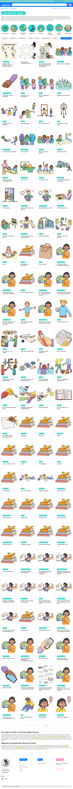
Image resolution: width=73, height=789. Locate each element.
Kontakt (20, 768)
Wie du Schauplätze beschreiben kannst (43, 380)
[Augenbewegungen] (45, 478)
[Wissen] (64, 422)
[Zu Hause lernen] (9, 195)
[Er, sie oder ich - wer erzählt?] (9, 338)
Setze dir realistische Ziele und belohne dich (27, 236)
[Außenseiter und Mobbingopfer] (27, 82)
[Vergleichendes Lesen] (64, 531)
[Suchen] (65, 4)
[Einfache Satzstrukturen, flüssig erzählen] (9, 366)
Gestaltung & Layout (42, 628)
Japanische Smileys (7, 687)
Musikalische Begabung (62, 717)
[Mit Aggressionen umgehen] (9, 138)
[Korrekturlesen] (27, 617)
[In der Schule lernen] (45, 167)
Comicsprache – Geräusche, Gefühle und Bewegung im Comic (45, 689)
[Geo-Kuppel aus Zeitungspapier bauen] (27, 51)
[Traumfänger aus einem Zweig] (64, 110)
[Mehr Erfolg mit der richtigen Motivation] (9, 167)
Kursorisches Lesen (61, 490)
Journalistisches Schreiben (43, 569)
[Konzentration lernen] (64, 138)
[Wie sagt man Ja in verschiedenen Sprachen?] (9, 704)
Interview (40, 598)
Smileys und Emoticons (8, 658)
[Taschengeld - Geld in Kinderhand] (9, 82)
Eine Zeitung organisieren (25, 569)
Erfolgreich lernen (60, 61)
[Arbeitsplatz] (27, 422)
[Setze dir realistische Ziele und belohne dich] (27, 223)
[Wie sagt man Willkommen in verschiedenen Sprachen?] (64, 617)
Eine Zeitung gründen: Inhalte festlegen (26, 572)
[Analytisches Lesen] (9, 504)
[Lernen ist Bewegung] (45, 223)
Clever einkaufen (43, 264)
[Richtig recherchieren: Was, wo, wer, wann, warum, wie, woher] (64, 588)
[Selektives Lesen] (45, 504)
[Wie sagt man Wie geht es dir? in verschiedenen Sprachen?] (9, 309)
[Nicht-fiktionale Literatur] (45, 531)
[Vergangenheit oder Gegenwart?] (45, 338)
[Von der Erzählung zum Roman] (64, 394)
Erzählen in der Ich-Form (63, 321)
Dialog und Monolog (43, 407)
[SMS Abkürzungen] (45, 645)
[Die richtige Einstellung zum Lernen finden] (64, 167)
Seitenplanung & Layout (44, 630)
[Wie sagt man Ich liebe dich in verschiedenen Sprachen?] (27, 675)
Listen (4, 264)
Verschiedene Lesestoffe (7, 542)
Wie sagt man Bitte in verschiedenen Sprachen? (63, 265)
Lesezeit (23, 463)
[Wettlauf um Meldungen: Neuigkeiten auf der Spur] (9, 588)
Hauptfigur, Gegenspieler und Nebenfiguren (27, 408)
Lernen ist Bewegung (44, 236)
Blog (20, 763)
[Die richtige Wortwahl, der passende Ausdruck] (27, 366)
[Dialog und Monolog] (45, 394)
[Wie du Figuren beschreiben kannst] (9, 394)
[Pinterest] (6, 779)
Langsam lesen (24, 517)
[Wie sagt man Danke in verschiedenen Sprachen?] (9, 279)
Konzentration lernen (62, 151)
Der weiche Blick (7, 490)
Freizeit (40, 262)
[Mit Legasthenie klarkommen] (27, 251)
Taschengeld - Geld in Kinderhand (8, 96)
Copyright (21, 770)
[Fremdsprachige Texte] (9, 558)
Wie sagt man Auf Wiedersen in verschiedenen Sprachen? (63, 689)
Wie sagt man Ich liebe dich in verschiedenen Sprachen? (27, 688)
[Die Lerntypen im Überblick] (64, 51)
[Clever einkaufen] (45, 251)
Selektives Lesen (43, 517)
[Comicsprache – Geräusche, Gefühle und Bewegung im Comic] (45, 675)
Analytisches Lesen (7, 517)
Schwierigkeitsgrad (45, 38)
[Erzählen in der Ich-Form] (64, 309)
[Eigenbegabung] (45, 704)
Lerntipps (4, 262)
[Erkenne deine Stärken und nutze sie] (27, 195)
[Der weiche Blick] (9, 478)
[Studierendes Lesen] (64, 504)
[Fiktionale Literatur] (9, 531)
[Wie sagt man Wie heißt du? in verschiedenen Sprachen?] (64, 279)
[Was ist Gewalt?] (27, 138)
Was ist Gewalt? (24, 151)
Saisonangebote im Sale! (60, 1)
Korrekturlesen (24, 630)
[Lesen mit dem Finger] (27, 478)
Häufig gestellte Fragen (42, 763)
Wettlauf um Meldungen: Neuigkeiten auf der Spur (8, 601)
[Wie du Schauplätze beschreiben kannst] (45, 366)
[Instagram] (2, 779)
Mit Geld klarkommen (6, 93)
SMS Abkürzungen (43, 658)
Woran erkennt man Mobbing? (7, 124)
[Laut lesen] (64, 451)
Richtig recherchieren (61, 598)
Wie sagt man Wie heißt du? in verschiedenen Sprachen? (63, 293)
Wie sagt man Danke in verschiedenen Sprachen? (9, 293)
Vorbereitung (12, 38)
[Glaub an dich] (27, 167)
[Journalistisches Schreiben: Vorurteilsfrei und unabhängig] (45, 558)
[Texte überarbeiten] (64, 338)
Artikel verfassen (24, 598)
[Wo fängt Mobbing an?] (45, 110)
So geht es (41, 377)
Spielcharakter (22, 38)
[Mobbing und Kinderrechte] (64, 82)
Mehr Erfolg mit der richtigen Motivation (7, 180)
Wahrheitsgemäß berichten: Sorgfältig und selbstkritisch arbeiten (63, 572)
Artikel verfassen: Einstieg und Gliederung (27, 601)
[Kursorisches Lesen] (64, 478)
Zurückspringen (42, 463)
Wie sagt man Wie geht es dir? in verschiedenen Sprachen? (9, 323)
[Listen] (9, 251)
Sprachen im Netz (6, 656)
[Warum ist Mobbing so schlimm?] (45, 82)
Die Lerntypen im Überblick (63, 63)
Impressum (21, 765)
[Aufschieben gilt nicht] (64, 195)
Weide (58, 121)
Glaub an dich (24, 179)
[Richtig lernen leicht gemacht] (45, 138)
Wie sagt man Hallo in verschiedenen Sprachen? (63, 659)
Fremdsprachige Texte (8, 571)
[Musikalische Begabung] (64, 704)
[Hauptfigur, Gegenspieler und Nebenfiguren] (27, 394)
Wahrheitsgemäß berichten (62, 569)
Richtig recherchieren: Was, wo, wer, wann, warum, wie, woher (63, 602)
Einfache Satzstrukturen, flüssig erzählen (8, 380)
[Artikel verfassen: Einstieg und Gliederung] (27, 588)
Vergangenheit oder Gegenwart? (43, 352)
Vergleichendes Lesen (62, 544)
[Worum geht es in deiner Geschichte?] (27, 309)
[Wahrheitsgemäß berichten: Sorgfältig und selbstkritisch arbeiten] (64, 558)
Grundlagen (41, 149)
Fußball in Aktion (6, 61)
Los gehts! (23, 290)
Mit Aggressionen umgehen (9, 151)
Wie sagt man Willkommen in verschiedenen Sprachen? (63, 631)
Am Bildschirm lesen (25, 544)
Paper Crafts (41, 61)
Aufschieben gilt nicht (62, 208)
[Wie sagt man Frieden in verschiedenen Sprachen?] (45, 309)
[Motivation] (45, 422)
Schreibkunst (59, 349)
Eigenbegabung (42, 717)
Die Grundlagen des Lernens (45, 208)
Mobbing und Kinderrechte (63, 95)
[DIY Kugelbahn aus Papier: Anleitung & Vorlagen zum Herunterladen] (45, 51)
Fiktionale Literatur (7, 544)
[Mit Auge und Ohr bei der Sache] (9, 223)
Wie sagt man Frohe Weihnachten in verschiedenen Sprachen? (27, 659)
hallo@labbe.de (5, 772)
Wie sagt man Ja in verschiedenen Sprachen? (9, 717)
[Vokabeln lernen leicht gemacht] (64, 223)
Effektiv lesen (23, 433)
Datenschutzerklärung (23, 767)
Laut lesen (59, 463)
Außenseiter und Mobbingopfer (25, 96)
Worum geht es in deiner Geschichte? (26, 322)
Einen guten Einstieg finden (27, 351)
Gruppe (30, 38)
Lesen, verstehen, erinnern (9, 463)
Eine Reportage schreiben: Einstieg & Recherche (9, 631)
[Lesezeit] (27, 451)
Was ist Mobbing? (25, 123)
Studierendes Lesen (61, 517)
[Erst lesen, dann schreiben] (27, 279)
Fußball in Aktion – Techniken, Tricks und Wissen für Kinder (8, 65)
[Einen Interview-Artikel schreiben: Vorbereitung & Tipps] (45, 588)
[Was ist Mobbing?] (27, 110)
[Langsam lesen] (27, 504)
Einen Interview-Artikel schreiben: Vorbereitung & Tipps (45, 602)
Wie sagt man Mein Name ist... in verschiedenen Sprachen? (45, 294)
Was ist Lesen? (5, 461)
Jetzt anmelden (60, 769)
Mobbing (22, 93)
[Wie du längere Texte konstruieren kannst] (9, 422)
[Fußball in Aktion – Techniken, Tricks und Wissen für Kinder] (9, 51)
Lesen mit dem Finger (26, 490)
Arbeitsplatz (24, 435)
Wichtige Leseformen (61, 488)
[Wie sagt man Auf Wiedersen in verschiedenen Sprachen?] (64, 675)
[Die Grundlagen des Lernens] (45, 195)
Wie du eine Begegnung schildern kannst (62, 380)
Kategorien (4, 38)
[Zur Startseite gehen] (5, 4)
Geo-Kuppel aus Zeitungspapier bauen (26, 62)
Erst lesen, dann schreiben (27, 292)
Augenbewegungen (43, 490)
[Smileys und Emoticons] (9, 645)
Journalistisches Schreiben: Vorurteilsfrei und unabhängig (45, 572)
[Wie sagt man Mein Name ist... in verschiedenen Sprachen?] (45, 279)
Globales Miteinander (61, 262)
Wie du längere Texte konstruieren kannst (8, 436)
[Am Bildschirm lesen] (27, 531)
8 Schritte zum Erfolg (43, 205)
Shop (70, 4)
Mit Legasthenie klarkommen (24, 265)
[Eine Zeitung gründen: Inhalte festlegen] (27, 558)
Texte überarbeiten (61, 351)
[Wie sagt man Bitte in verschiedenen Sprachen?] (64, 251)
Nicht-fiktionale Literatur (45, 544)
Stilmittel (58, 319)
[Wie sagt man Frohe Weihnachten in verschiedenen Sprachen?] (27, 645)
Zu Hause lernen (6, 208)
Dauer (37, 38)
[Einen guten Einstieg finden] (27, 338)
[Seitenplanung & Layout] (45, 617)
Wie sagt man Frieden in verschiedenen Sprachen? (45, 322)
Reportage (5, 628)
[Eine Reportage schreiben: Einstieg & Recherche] (9, 617)
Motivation (41, 435)
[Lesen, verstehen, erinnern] (9, 451)
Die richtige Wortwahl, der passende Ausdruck (27, 380)
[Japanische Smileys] (9, 675)
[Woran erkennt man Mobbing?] (9, 110)
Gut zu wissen (23, 542)
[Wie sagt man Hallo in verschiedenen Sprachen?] (64, 645)
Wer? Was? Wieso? (6, 149)
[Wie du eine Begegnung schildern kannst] (64, 366)
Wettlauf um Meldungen (7, 598)
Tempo (54, 38)
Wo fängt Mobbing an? (44, 123)
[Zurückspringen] (45, 451)
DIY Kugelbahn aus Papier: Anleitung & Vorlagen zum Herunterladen (45, 65)
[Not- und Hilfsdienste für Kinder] (27, 704)
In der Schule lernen (43, 179)
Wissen (58, 435)
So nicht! (40, 461)
